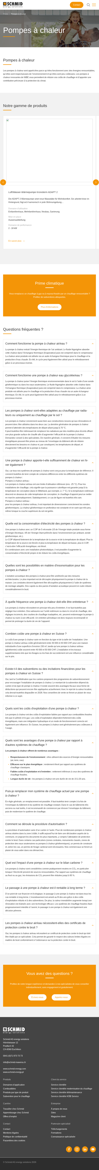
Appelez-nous (61, 997)
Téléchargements (59, 1129)
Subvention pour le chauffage (16, 1096)
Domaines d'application (14, 1085)
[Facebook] (69, 1149)
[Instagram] (77, 1149)
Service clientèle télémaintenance (66, 1092)
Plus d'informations (49, 307)
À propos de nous (59, 1109)
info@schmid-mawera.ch (14, 1062)
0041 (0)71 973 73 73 (13, 1056)
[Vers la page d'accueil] (13, 5)
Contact (76, 5)
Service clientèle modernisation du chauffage (71, 1089)
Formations (56, 1133)
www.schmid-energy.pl (13, 1072)
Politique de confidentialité (15, 1137)
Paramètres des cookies (14, 1140)
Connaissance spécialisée (63, 1137)
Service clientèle (58, 1085)
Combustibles (9, 1089)
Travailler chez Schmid (13, 1109)
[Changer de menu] (94, 5)
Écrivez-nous (37, 997)
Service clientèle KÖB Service (65, 1096)
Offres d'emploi (10, 1116)
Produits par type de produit (15, 1092)
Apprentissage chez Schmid (16, 1113)
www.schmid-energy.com (14, 1069)
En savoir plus (14, 241)
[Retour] (3, 182)
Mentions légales (11, 1133)
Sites (53, 1113)
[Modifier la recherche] (88, 5)
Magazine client (58, 1116)
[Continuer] (96, 182)
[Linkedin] (85, 1149)
